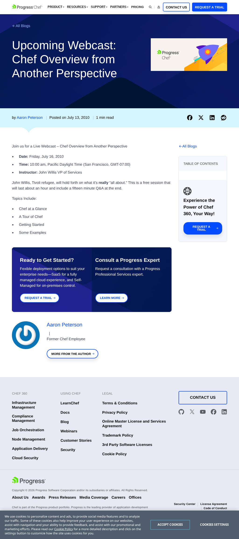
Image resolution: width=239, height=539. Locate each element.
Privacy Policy (115, 413)
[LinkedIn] (224, 412)
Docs (65, 413)
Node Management (28, 439)
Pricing (137, 7)
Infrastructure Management (24, 405)
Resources (76, 7)
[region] (119, 525)
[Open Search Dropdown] (150, 7)
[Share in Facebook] (190, 118)
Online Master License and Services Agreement (134, 424)
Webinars (68, 431)
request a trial (38, 298)
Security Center (184, 504)
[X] (192, 412)
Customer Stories (75, 441)
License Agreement (213, 504)
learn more (110, 298)
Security (67, 450)
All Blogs (23, 26)
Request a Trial (209, 7)
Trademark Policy (117, 436)
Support (98, 7)
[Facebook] (213, 412)
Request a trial (201, 228)
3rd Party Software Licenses (127, 445)
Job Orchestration (28, 430)
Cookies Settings (214, 524)
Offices (135, 498)
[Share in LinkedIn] (213, 118)
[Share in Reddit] (223, 118)
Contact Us (176, 7)
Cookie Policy (114, 454)
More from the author (71, 354)
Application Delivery (30, 449)
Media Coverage (94, 498)
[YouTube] (203, 412)
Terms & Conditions (119, 403)
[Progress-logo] (29, 481)
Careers (119, 498)
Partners (118, 7)
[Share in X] (201, 118)
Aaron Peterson (64, 325)
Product (55, 7)
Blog (64, 422)
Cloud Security (25, 458)
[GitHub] (181, 412)
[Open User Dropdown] (159, 7)
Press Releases (62, 498)
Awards (39, 498)
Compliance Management (23, 418)
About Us (20, 498)
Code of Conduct (215, 508)
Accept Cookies (170, 524)
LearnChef (69, 403)
